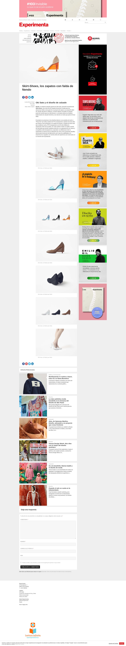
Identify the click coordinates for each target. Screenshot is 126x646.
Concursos (46, 30)
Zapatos (33, 106)
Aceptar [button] (121, 643)
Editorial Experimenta (23, 600)
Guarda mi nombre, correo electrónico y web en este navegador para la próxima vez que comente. (41, 562)
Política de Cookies (19, 644)
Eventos (52, 30)
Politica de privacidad (23, 595)
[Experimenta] (33, 25)
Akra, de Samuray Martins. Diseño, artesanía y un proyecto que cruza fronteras (60, 423)
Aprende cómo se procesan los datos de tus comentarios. (56, 571)
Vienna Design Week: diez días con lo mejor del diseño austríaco (60, 445)
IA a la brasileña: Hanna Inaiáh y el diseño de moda (60, 466)
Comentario (24, 519)
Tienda (68, 30)
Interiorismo (39, 30)
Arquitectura (27, 30)
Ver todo (57, 30)
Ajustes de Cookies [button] (113, 643)
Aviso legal (21, 592)
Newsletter (63, 30)
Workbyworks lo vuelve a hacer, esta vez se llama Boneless (60, 377)
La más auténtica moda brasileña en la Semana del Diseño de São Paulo (59, 400)
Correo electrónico (27, 548)
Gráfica (21, 30)
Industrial (33, 30)
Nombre (23, 541)
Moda (26, 106)
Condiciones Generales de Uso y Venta (27, 593)
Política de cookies (23, 596)
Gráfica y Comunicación (55, 374)
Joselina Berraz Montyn (30, 102)
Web (21, 555)
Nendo (29, 106)
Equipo (20, 602)
